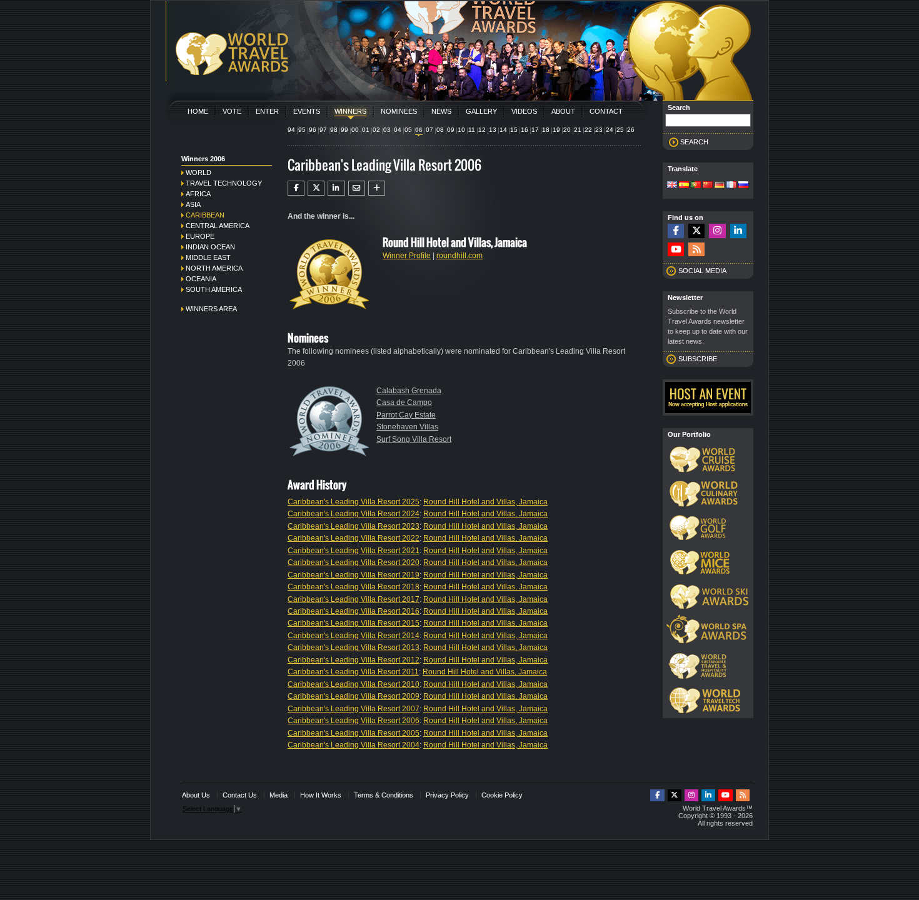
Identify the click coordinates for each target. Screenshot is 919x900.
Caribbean (205, 215)
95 (302, 129)
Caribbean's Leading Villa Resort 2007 (353, 708)
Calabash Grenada (408, 390)
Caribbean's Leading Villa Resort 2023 (353, 526)
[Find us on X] (696, 231)
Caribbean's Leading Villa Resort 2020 (353, 562)
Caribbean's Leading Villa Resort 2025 (353, 502)
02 (376, 129)
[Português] (696, 185)
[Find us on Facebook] (676, 231)
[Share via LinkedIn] (336, 188)
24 (609, 129)
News (441, 111)
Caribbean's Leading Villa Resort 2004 (353, 745)
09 (450, 129)
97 (323, 129)
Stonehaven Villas (407, 426)
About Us (196, 795)
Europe (200, 236)
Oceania (201, 278)
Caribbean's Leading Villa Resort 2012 (353, 660)
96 (312, 129)
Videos (524, 111)
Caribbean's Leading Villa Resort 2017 (353, 599)
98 (334, 129)
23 (599, 129)
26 (631, 129)
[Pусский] (743, 185)
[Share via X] (316, 188)
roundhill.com (459, 255)
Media (278, 795)
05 (408, 129)
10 (461, 129)
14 (503, 129)
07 (429, 129)
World (198, 172)
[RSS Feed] (696, 249)
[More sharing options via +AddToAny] (376, 188)
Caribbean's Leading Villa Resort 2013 (353, 647)
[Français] (731, 185)
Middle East (208, 257)
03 (387, 129)
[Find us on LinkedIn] (738, 231)
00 (355, 129)
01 (365, 129)
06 (419, 129)
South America (214, 289)
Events (306, 111)
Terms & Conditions (383, 795)
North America (214, 268)
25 (620, 129)
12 (482, 129)
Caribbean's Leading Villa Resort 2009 (353, 696)
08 (440, 129)
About (563, 111)
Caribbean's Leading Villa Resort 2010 (353, 684)
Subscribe (697, 358)
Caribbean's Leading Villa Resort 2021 (353, 550)
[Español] (684, 185)
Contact (606, 111)
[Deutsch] (720, 185)
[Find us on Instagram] (717, 231)
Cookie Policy (502, 795)
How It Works (320, 795)
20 (567, 129)
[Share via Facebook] (296, 188)
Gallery (481, 111)
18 (546, 129)
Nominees (399, 111)
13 (492, 129)
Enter (267, 111)
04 (397, 129)
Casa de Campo (404, 402)
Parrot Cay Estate (406, 415)
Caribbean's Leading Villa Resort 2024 (353, 513)
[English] (672, 185)
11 (471, 129)
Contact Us (240, 795)
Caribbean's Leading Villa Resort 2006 (353, 720)
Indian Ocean (210, 247)
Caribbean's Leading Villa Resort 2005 (353, 733)
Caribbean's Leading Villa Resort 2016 (353, 611)
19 (556, 129)
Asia (193, 204)
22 (588, 129)
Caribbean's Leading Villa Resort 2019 (353, 575)
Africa (198, 194)
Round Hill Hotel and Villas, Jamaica (485, 502)
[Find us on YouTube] (676, 249)
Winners (350, 111)
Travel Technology (224, 183)
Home (198, 111)
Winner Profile (407, 255)
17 (535, 129)
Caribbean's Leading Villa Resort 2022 (353, 538)
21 (577, 129)
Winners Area (211, 308)
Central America (217, 225)
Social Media (702, 270)
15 (514, 129)
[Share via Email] (356, 188)
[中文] (708, 185)
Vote (232, 111)
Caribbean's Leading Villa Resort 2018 (353, 586)
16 (524, 129)
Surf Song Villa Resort (413, 439)
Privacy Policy (447, 795)
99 (344, 129)
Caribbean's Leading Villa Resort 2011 (353, 672)
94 (291, 129)
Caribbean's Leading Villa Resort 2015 (353, 623)
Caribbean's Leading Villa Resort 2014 (353, 635)
